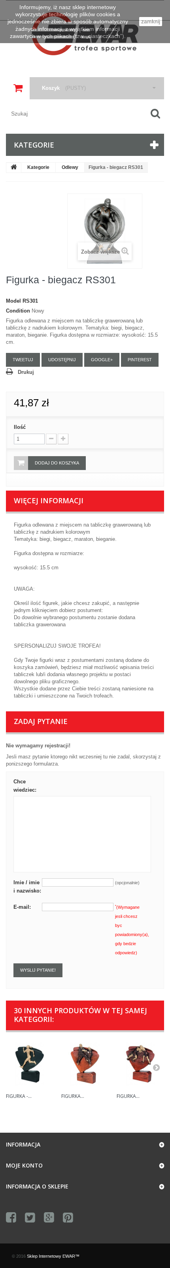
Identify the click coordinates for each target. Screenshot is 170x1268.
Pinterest (140, 359)
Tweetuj (23, 359)
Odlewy (70, 167)
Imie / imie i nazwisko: (27, 886)
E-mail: (22, 907)
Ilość (20, 427)
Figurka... (72, 1096)
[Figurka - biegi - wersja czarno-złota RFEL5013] (29, 1064)
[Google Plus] (49, 1218)
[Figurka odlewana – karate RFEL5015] (85, 1064)
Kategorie (38, 167)
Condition (18, 311)
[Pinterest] (68, 1218)
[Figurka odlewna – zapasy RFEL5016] (140, 1064)
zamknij (150, 21)
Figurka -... (19, 1096)
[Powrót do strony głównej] (13, 167)
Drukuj (26, 372)
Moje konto (24, 1165)
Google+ (102, 359)
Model (13, 301)
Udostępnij (62, 359)
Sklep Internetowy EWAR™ (53, 1256)
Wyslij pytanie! (38, 970)
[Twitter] (30, 1218)
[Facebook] (11, 1218)
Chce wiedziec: (24, 786)
